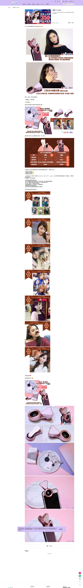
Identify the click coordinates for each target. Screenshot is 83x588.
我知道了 (61, 529)
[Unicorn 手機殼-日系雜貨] (14, 3)
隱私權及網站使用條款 (28, 529)
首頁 (9, 7)
